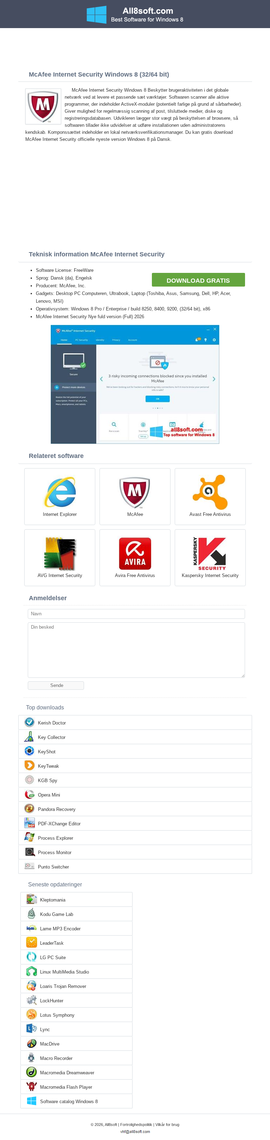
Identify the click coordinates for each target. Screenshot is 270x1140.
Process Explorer (55, 838)
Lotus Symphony (57, 1015)
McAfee (135, 514)
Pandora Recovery (57, 809)
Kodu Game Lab (56, 914)
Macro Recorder (56, 1058)
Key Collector (51, 737)
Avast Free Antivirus (210, 514)
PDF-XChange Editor (59, 823)
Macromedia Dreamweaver (67, 1072)
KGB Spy (47, 780)
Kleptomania (52, 900)
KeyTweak (48, 766)
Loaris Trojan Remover (63, 986)
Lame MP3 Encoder (60, 928)
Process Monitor (54, 852)
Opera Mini (49, 795)
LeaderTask (52, 943)
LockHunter (51, 1000)
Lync (45, 1029)
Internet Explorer (60, 514)
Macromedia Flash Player (66, 1087)
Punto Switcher (53, 867)
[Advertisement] (135, 47)
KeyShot (47, 751)
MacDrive (49, 1044)
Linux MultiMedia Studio (64, 972)
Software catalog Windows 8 (69, 1101)
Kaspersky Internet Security (210, 575)
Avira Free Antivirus (135, 575)
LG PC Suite (53, 957)
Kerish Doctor (52, 723)
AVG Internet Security (60, 575)
